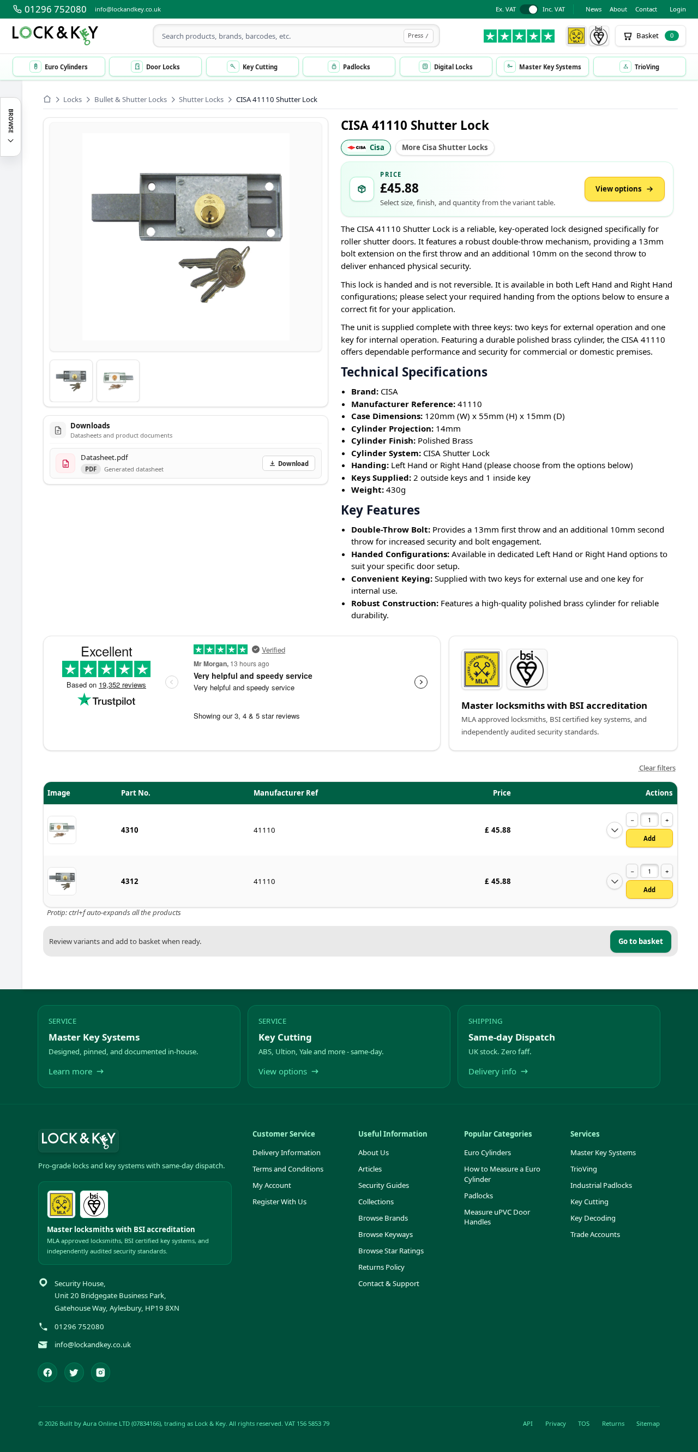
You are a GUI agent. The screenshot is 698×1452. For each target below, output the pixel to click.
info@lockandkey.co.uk (128, 9)
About (618, 9)
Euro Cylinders (487, 1152)
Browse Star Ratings (391, 1251)
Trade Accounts (595, 1234)
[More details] (614, 830)
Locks (72, 99)
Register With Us (279, 1201)
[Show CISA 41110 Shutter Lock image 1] (71, 381)
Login (678, 9)
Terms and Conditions (287, 1169)
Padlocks (478, 1195)
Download (293, 463)
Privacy (555, 1423)
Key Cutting (589, 1201)
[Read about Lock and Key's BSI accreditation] (599, 36)
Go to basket (640, 941)
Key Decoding (593, 1218)
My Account (271, 1185)
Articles (370, 1169)
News (593, 9)
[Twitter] (74, 1372)
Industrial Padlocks (601, 1185)
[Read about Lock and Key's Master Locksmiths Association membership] (576, 36)
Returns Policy (381, 1267)
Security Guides (383, 1185)
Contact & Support (388, 1283)
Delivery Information (286, 1152)
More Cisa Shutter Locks (445, 147)
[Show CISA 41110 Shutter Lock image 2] (118, 381)
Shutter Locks (201, 99)
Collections (376, 1201)
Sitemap (648, 1423)
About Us (373, 1152)
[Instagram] (101, 1372)
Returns (613, 1423)
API (528, 1423)
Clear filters (657, 768)
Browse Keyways (385, 1234)
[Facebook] (47, 1372)
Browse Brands (383, 1218)
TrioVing (583, 1169)
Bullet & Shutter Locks (130, 99)
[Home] (47, 99)
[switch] (530, 9)
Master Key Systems (603, 1152)
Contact (646, 9)
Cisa (377, 147)
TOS (583, 1423)
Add (649, 838)
